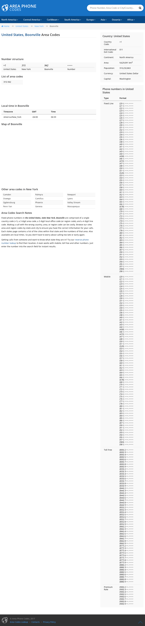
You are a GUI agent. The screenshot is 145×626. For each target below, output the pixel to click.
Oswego (7, 198)
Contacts (35, 622)
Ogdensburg (9, 202)
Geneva (38, 206)
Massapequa (73, 206)
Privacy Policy (49, 622)
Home (6, 26)
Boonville (54, 26)
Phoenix (39, 202)
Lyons (70, 198)
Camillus (39, 198)
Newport (71, 194)
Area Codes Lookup (19, 622)
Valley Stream (73, 202)
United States (22, 26)
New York (39, 26)
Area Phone (22, 7)
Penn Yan (7, 206)
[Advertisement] (49, 47)
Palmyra (39, 194)
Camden (7, 194)
